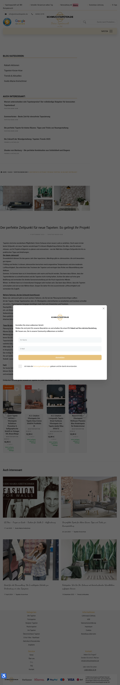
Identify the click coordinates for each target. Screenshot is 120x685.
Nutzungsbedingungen (41, 366)
